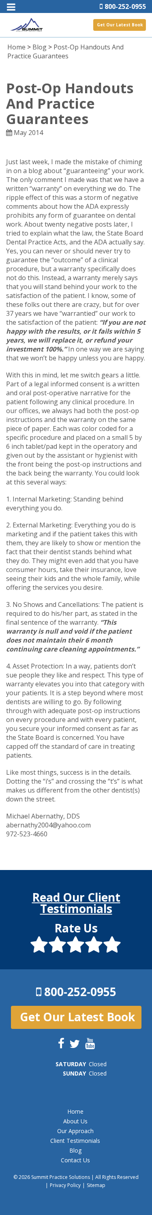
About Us (75, 1121)
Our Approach (75, 1131)
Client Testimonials (75, 1140)
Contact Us (75, 1160)
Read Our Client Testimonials (76, 902)
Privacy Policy (65, 1185)
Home (16, 47)
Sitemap (96, 1185)
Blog (39, 47)
